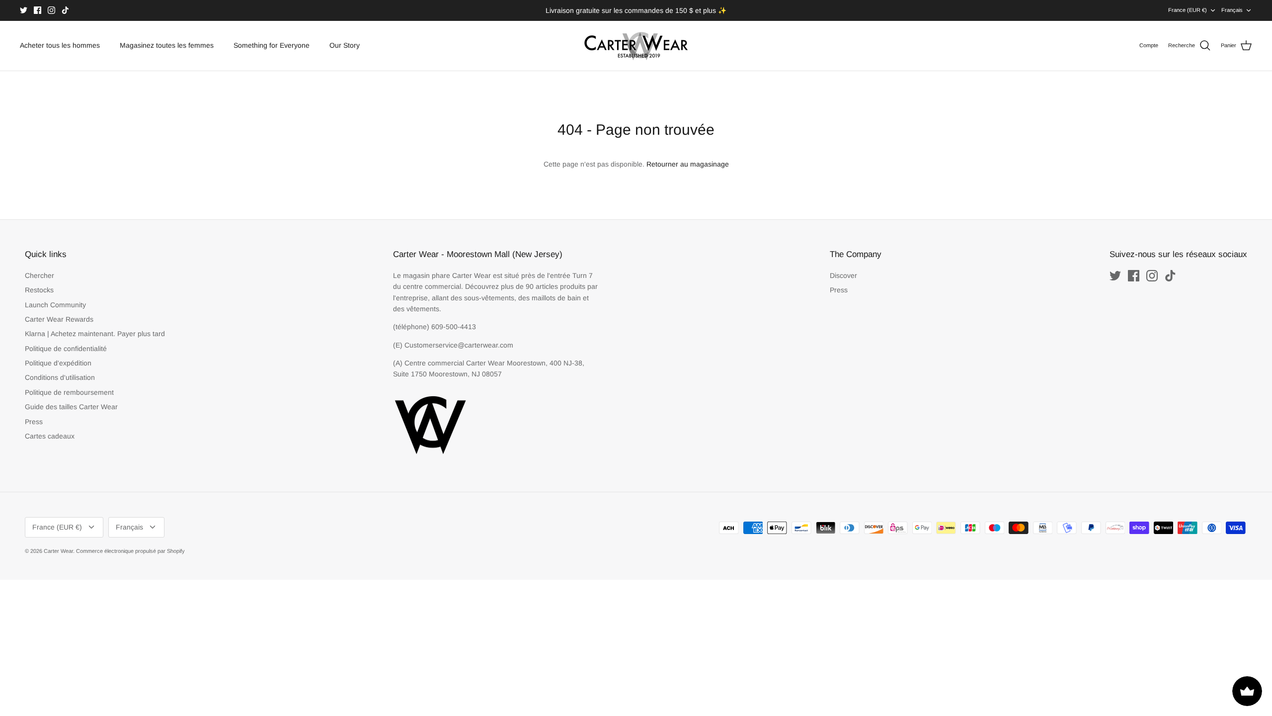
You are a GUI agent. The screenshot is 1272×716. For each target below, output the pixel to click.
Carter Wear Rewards (59, 319)
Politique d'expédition (58, 363)
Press (34, 422)
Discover (843, 275)
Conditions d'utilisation (60, 377)
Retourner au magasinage (687, 164)
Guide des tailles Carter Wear (71, 407)
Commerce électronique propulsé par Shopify (130, 551)
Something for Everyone (272, 45)
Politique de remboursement (69, 392)
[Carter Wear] (636, 46)
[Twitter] (23, 10)
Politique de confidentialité (66, 349)
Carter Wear (58, 551)
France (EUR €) (1187, 10)
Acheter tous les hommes (60, 45)
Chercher (39, 275)
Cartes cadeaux (50, 436)
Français (1232, 10)
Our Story (344, 45)
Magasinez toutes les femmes (167, 45)
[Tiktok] (65, 10)
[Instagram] (51, 10)
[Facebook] (37, 10)
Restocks (39, 290)
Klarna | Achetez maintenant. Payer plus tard (95, 334)
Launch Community (55, 305)
